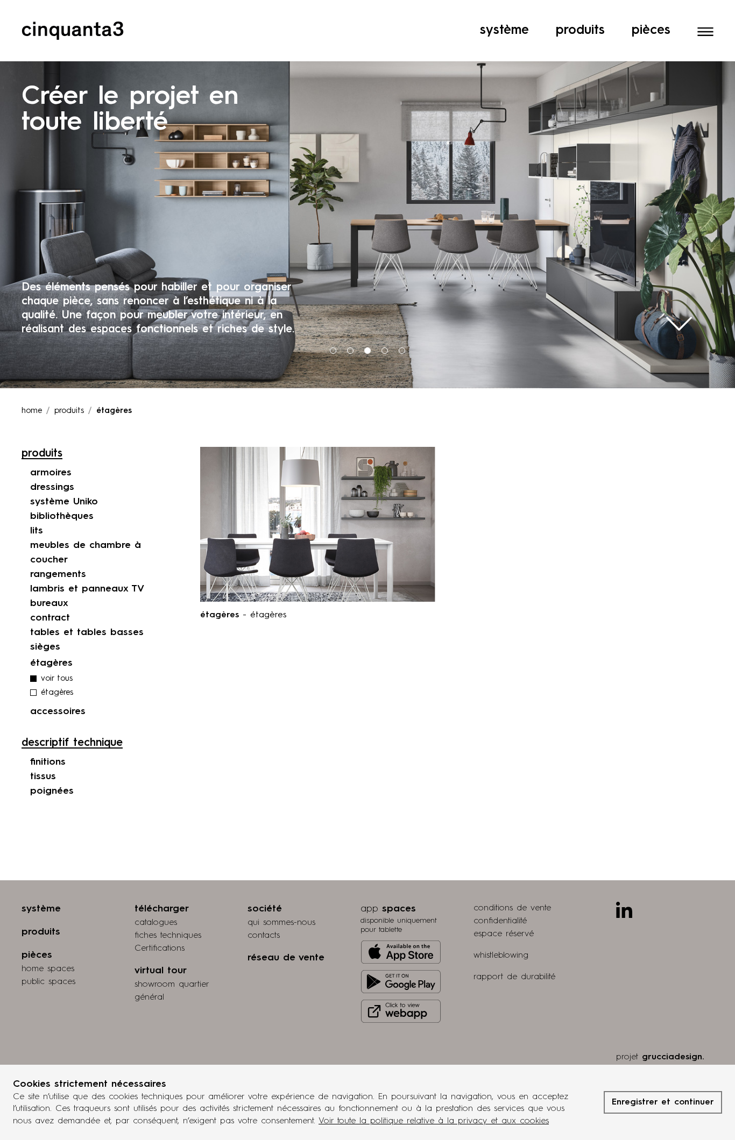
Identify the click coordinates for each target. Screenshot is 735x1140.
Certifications (160, 948)
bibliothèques (62, 516)
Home (32, 411)
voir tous (57, 679)
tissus (43, 776)
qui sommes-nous (281, 922)
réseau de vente (286, 958)
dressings (52, 487)
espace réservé (503, 934)
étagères (57, 693)
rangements (58, 574)
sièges (45, 647)
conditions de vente (512, 908)
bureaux (49, 603)
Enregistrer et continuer (663, 1102)
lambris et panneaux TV (87, 589)
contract (50, 618)
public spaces (48, 982)
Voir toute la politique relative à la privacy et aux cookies (434, 1121)
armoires (51, 473)
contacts (264, 935)
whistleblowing (500, 955)
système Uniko (64, 502)
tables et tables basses (87, 632)
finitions (48, 762)
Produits (580, 30)
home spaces (48, 969)
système (41, 909)
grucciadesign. (673, 1057)
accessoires (58, 711)
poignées (52, 791)
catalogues (156, 922)
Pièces (651, 30)
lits (36, 531)
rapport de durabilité (514, 977)
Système (504, 30)
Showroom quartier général (172, 991)
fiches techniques (168, 935)
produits (69, 411)
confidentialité (500, 921)
